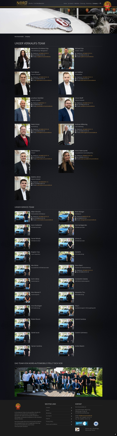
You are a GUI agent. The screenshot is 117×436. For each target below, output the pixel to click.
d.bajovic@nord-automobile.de (44, 159)
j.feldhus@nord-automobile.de (88, 80)
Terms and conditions (51, 424)
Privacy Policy (49, 421)
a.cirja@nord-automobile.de (43, 56)
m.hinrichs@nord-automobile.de (44, 220)
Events (47, 410)
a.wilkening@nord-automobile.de (88, 132)
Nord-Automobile (19, 36)
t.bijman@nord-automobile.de (44, 80)
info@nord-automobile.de (85, 415)
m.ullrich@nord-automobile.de (44, 185)
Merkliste (77, 3)
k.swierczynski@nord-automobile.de (89, 159)
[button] (100, 3)
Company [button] (95, 3)
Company (27, 36)
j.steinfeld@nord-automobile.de (44, 106)
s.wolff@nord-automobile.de (87, 106)
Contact (48, 407)
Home (65, 3)
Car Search (70, 3)
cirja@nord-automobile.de (86, 56)
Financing (82, 3)
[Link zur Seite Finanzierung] (81, 423)
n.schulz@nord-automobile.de (44, 132)
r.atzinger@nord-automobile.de (88, 220)
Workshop (89, 3)
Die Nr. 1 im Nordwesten (36, 3)
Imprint (48, 418)
